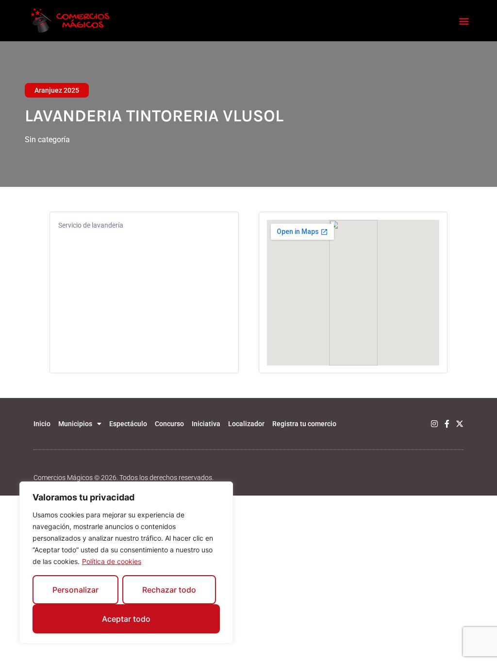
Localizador (246, 424)
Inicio (41, 424)
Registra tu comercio (304, 424)
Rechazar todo (169, 590)
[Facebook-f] (447, 424)
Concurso (169, 424)
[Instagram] (434, 424)
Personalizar (75, 590)
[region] (126, 562)
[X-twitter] (460, 424)
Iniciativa (206, 424)
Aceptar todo (126, 619)
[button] (464, 21)
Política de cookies (111, 561)
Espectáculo (128, 424)
